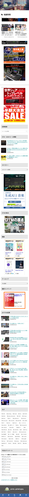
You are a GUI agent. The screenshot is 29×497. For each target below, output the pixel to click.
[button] (26, 131)
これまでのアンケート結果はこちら (9, 480)
